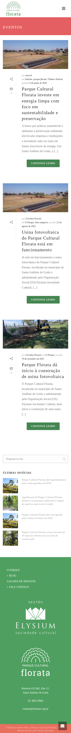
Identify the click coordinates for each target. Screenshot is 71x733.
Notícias (28, 79)
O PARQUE (13, 570)
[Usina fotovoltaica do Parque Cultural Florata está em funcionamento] (35, 197)
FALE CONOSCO (19, 587)
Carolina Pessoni (33, 218)
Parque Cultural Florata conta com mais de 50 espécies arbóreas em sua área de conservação (43, 535)
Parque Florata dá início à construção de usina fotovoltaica (43, 370)
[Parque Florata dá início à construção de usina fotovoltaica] (35, 334)
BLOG (12, 575)
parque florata (40, 79)
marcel (29, 75)
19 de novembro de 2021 (33, 358)
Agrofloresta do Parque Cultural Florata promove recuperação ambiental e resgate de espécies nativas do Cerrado (43, 500)
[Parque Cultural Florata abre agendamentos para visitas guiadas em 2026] (10, 485)
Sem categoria (41, 222)
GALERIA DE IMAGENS (21, 581)
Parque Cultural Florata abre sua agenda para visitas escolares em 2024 (42, 516)
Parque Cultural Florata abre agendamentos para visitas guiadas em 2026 (44, 481)
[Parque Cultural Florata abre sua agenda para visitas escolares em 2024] (10, 520)
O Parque (29, 222)
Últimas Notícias (55, 79)
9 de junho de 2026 (38, 83)
